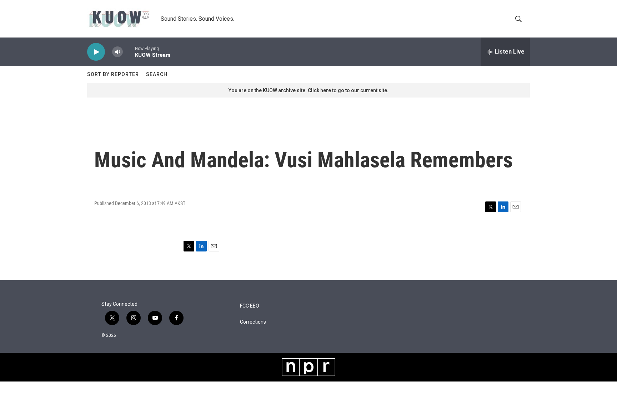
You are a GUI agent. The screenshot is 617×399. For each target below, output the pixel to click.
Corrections (253, 322)
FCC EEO (249, 306)
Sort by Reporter (113, 74)
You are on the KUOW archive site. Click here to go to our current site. (308, 90)
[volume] (117, 52)
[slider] (129, 51)
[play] (96, 52)
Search (156, 74)
